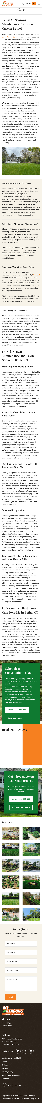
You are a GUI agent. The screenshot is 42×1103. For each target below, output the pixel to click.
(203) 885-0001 (14, 1085)
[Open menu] (39, 4)
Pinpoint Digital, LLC (32, 1098)
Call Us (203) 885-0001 (17, 710)
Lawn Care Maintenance (12, 37)
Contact (36, 275)
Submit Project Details (21, 807)
